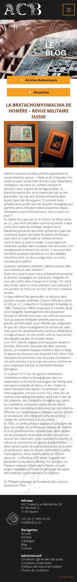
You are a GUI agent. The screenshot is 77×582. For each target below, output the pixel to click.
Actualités (41, 92)
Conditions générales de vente (42, 559)
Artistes (26, 537)
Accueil (26, 534)
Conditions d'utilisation (36, 563)
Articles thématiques (41, 80)
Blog (24, 544)
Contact (26, 548)
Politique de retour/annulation (41, 566)
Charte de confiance (35, 570)
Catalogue (28, 541)
